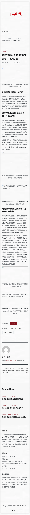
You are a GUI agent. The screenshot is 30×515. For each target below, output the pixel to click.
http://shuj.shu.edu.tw (11, 360)
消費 (5, 332)
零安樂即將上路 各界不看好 (22, 370)
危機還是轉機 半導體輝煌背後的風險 (14, 417)
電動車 (10, 332)
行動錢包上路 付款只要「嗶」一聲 (8, 370)
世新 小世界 (5, 62)
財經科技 (4, 51)
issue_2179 (13, 328)
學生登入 (24, 506)
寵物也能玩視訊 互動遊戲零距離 (12, 399)
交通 (20, 328)
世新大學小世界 (17, 506)
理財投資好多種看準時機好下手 (12, 408)
